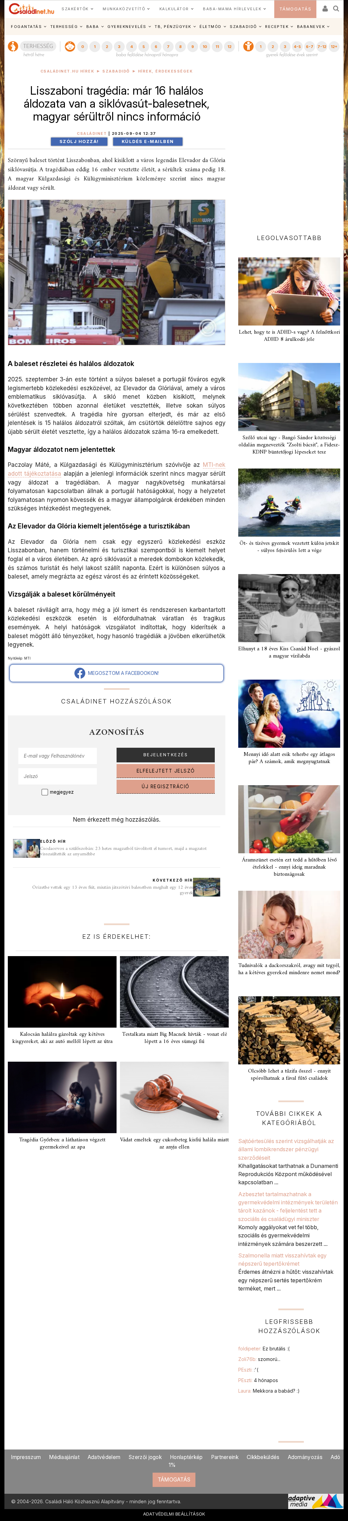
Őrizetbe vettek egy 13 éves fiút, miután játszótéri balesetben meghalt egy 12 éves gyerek (112, 890)
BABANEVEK (311, 26)
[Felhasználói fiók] (324, 6)
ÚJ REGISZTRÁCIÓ (166, 786)
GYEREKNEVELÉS (126, 26)
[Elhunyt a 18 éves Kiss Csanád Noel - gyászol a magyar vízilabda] (289, 608)
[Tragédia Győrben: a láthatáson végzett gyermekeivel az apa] (62, 1097)
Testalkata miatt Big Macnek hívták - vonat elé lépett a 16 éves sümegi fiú (174, 1038)
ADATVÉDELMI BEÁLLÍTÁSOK (174, 1514)
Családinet (92, 133)
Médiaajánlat (64, 1457)
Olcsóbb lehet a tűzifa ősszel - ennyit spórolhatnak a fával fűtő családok (289, 1074)
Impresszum (26, 1457)
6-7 (309, 46)
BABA (92, 26)
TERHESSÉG (64, 26)
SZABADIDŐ (243, 26)
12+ (334, 46)
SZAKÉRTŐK (75, 8)
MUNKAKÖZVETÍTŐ (124, 8)
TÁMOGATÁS (295, 9)
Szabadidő (116, 71)
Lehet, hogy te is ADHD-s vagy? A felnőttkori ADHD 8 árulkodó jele (289, 336)
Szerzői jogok (145, 1457)
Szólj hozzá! (79, 141)
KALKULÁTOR (174, 8)
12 (229, 46)
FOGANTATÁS (26, 26)
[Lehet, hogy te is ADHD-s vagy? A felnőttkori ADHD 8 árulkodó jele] (289, 291)
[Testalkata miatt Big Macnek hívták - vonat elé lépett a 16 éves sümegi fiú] (174, 992)
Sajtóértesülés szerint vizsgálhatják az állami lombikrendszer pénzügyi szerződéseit (286, 1149)
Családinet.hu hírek (67, 71)
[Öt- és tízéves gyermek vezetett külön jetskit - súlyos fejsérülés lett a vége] (289, 503)
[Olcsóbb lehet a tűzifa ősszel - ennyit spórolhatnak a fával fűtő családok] (289, 1030)
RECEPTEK (277, 26)
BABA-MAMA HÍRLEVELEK (232, 8)
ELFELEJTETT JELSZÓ (166, 771)
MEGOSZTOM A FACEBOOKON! (122, 673)
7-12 (321, 46)
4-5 (297, 46)
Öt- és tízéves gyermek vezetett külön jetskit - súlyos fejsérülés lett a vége (289, 547)
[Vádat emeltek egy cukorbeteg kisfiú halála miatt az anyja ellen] (174, 1097)
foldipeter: (264, 1348)
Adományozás (305, 1457)
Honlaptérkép (186, 1457)
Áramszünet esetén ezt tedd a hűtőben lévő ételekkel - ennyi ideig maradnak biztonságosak (289, 867)
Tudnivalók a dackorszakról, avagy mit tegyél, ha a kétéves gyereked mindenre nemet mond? (289, 969)
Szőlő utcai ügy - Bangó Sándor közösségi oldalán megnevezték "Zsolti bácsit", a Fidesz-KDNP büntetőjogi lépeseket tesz (289, 445)
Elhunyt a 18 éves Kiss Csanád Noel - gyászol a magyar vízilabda (289, 652)
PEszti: (248, 1370)
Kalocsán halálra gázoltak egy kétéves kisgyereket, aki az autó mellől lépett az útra (62, 1038)
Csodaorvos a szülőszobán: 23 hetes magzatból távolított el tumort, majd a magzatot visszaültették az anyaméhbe (123, 851)
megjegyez (62, 792)
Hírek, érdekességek (165, 71)
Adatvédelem (104, 1457)
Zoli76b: (259, 1359)
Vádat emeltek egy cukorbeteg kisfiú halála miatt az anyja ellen (174, 1143)
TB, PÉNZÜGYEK (173, 26)
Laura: (269, 1391)
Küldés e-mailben (148, 141)
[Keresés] (336, 6)
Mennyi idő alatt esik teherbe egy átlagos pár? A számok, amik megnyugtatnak (289, 758)
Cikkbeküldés (263, 1457)
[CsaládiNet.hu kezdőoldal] (31, 8)
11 (217, 46)
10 (205, 46)
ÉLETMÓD (210, 26)
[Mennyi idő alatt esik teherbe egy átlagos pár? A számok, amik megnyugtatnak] (289, 714)
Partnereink (225, 1457)
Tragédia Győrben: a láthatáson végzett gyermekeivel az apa (62, 1143)
